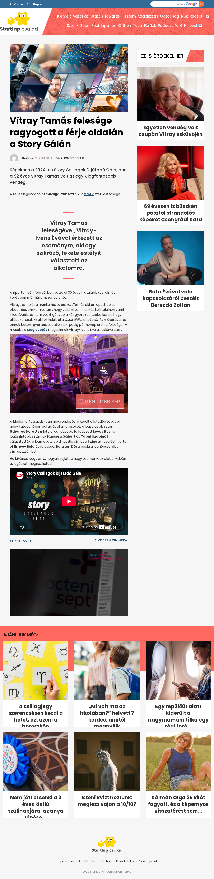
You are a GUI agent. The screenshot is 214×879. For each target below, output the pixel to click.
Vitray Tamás (21, 541)
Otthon (124, 25)
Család (44, 158)
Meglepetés (37, 329)
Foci (95, 25)
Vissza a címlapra (112, 540)
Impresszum (65, 861)
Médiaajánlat (148, 861)
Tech (137, 25)
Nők (184, 16)
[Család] (21, 21)
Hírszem (129, 16)
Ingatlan (108, 25)
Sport (85, 25)
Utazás (97, 16)
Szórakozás (148, 16)
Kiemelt (64, 16)
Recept (196, 16)
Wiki (178, 25)
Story (89, 194)
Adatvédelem (88, 861)
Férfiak (150, 25)
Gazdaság (169, 16)
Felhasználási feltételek (118, 861)
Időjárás (112, 16)
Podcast (165, 25)
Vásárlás (81, 16)
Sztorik (72, 25)
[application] (69, 582)
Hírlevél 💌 (193, 25)
